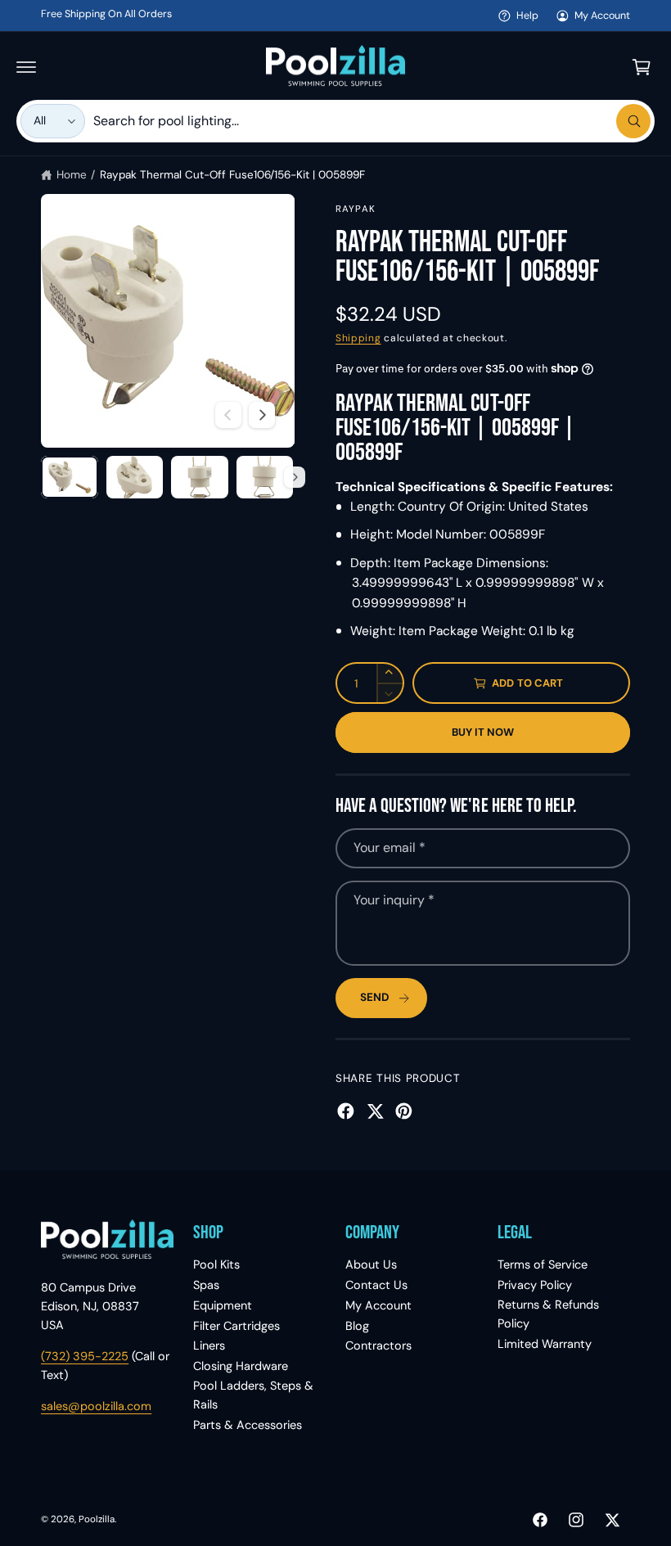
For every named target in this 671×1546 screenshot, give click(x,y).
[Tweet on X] (375, 1111)
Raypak (356, 209)
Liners (209, 1345)
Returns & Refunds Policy (548, 1314)
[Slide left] (228, 415)
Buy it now (483, 732)
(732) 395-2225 (84, 1356)
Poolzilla (97, 1519)
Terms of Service (543, 1264)
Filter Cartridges (236, 1325)
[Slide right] (262, 415)
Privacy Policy (535, 1285)
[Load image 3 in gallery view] (199, 477)
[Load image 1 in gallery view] (69, 477)
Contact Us (376, 1285)
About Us (371, 1264)
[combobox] (372, 121)
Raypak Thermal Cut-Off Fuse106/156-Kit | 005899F (233, 175)
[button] (26, 67)
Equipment (222, 1305)
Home (71, 175)
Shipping (358, 338)
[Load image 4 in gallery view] (265, 477)
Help (527, 15)
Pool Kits (216, 1264)
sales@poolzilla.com (96, 1406)
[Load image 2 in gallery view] (135, 477)
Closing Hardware (240, 1366)
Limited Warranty (545, 1343)
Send (375, 997)
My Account (602, 15)
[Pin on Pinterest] (404, 1111)
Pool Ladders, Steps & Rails (253, 1395)
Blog (357, 1325)
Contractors (378, 1345)
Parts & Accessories (247, 1425)
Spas (206, 1285)
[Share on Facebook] (346, 1111)
